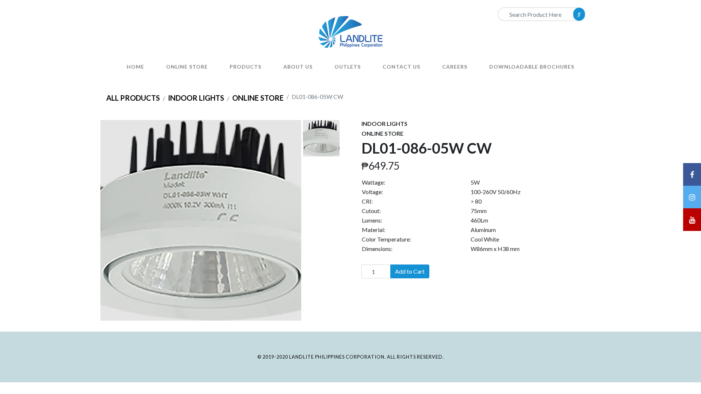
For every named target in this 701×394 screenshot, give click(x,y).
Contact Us (401, 66)
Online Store (187, 66)
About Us (298, 66)
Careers (454, 66)
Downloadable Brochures (531, 66)
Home (135, 66)
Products (245, 66)
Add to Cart (410, 271)
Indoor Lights (196, 97)
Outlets (347, 66)
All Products (133, 97)
